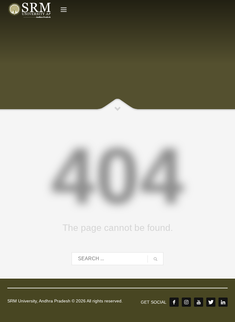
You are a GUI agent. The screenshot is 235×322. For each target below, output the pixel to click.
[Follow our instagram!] (186, 302)
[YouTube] (198, 302)
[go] (155, 259)
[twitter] (210, 302)
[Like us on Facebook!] (174, 302)
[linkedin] (223, 302)
